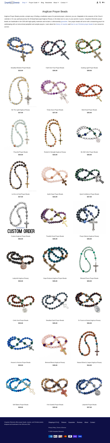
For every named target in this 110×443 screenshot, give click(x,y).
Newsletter (48, 2)
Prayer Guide (33, 2)
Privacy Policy (52, 427)
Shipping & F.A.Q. (53, 422)
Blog (42, 2)
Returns (63, 422)
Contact (63, 2)
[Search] (100, 2)
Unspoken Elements (58, 431)
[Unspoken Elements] (12, 2)
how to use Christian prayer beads (82, 24)
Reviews (79, 422)
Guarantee (71, 422)
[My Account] (97, 2)
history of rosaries (62, 24)
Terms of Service (61, 427)
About (55, 2)
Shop (24, 2)
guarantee (64, 21)
